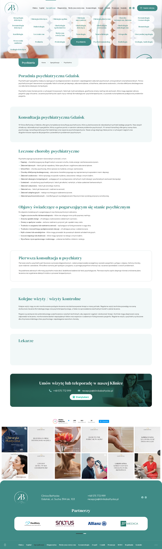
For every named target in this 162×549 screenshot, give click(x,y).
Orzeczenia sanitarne (18, 41)
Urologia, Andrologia (144, 42)
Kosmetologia (91, 8)
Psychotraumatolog (102, 42)
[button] (79, 533)
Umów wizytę (148, 8)
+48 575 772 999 (62, 390)
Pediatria (39, 42)
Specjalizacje (51, 8)
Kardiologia (18, 34)
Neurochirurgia (101, 34)
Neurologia (81, 34)
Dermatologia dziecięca (18, 26)
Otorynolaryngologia (144, 34)
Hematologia (143, 26)
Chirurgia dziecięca (39, 19)
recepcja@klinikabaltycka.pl (97, 390)
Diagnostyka (62, 8)
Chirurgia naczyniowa (81, 19)
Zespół (100, 8)
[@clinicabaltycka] (55, 421)
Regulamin (129, 545)
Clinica (34, 8)
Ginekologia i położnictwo (60, 26)
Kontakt (124, 8)
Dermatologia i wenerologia (144, 19)
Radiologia (122, 42)
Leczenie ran (39, 34)
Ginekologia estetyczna (102, 26)
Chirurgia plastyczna (101, 19)
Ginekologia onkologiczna (122, 26)
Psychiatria (81, 42)
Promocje (115, 8)
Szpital (41, 8)
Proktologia (60, 42)
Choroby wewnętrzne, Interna (122, 19)
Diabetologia (39, 26)
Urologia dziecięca (18, 49)
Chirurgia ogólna (60, 19)
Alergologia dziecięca (18, 19)
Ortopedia (122, 34)
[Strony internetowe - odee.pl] (156, 545)
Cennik (107, 8)
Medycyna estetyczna (76, 8)
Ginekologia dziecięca (81, 26)
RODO (120, 545)
